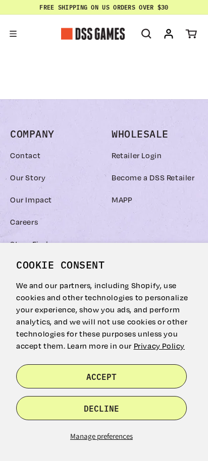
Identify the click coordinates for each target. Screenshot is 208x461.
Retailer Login (137, 155)
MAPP (122, 199)
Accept (101, 376)
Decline (101, 408)
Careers (24, 221)
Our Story (27, 177)
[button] (13, 34)
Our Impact (31, 199)
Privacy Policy (159, 345)
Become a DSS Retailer (153, 177)
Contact (25, 155)
